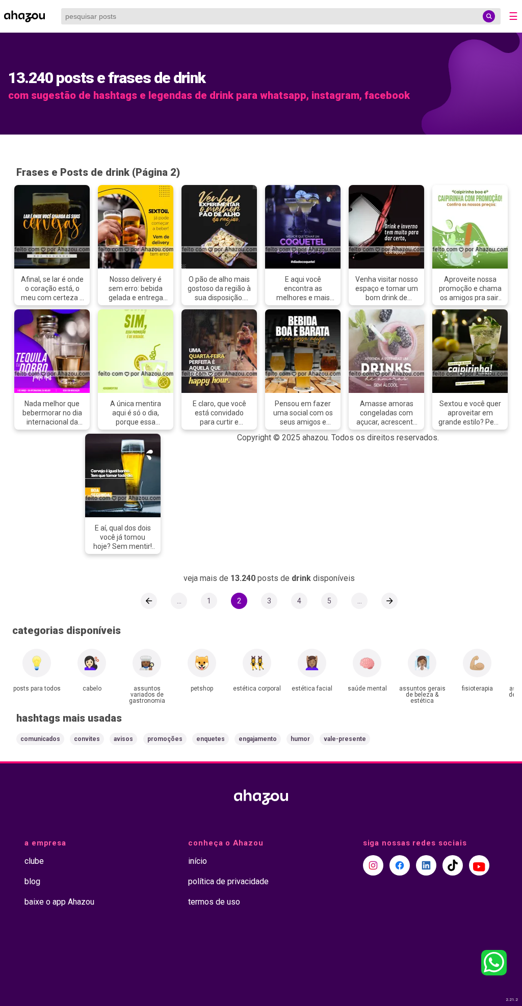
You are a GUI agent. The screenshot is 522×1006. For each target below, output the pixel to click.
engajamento (258, 739)
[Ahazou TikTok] (452, 865)
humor (300, 739)
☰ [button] (513, 16)
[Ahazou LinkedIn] (426, 865)
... (179, 601)
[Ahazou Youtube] (479, 865)
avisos (123, 739)
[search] (489, 16)
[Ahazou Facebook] (399, 865)
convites (87, 739)
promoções (164, 739)
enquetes (210, 739)
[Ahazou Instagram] (373, 865)
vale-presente (345, 739)
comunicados (40, 739)
